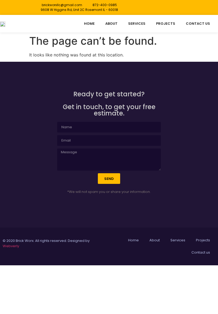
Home (89, 23)
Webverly (11, 246)
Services (136, 23)
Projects (165, 23)
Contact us (198, 23)
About (111, 23)
